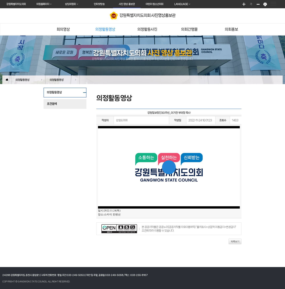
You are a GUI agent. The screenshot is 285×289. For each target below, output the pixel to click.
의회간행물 (189, 29)
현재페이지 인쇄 (265, 4)
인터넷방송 (99, 4)
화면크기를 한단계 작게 (257, 4)
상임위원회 (70, 4)
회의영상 (63, 29)
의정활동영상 (105, 29)
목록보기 (235, 241)
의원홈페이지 (42, 4)
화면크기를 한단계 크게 (243, 4)
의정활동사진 (147, 29)
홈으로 (6, 79)
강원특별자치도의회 (16, 4)
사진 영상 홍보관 (127, 4)
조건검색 (52, 103)
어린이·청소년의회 (154, 4)
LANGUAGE (181, 4)
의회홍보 (231, 29)
